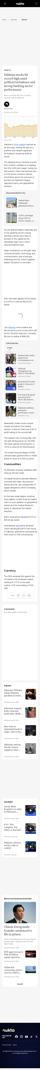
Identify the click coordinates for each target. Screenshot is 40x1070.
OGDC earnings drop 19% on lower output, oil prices (26, 218)
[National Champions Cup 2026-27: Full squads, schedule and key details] (11, 372)
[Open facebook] (16, 1036)
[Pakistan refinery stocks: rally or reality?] (30, 846)
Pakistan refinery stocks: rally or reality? (12, 845)
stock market (19, 144)
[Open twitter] (36, 1036)
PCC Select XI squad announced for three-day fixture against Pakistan (26, 397)
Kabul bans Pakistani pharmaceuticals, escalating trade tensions (27, 203)
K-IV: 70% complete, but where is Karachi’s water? (13, 827)
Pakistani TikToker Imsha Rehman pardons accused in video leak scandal (13, 693)
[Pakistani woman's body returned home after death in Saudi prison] (30, 712)
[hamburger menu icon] (5, 3)
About (15, 1045)
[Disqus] (20, 646)
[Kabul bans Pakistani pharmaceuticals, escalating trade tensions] (11, 202)
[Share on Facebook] (18, 595)
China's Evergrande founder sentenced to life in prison (18, 930)
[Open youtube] (26, 1036)
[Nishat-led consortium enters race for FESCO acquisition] (30, 969)
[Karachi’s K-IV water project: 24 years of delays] (11, 385)
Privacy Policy (6, 1045)
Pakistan (12, 327)
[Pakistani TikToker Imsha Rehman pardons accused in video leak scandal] (30, 694)
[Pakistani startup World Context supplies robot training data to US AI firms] (30, 748)
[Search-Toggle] (36, 3)
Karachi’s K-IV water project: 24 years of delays (26, 384)
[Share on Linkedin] (29, 595)
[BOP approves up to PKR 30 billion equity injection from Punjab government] (30, 954)
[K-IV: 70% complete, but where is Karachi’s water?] (30, 828)
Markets (7, 70)
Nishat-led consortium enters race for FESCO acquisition (13, 970)
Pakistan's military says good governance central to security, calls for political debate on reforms (26, 410)
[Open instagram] (21, 1036)
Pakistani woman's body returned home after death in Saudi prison (13, 711)
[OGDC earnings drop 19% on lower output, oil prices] (11, 217)
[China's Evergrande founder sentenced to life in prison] (20, 912)
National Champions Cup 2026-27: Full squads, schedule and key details (26, 371)
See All (20, 984)
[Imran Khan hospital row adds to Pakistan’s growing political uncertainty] (30, 810)
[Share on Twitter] (23, 595)
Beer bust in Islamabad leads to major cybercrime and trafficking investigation (13, 729)
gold (18, 525)
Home (4, 20)
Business (14, 20)
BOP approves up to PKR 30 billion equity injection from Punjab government (13, 955)
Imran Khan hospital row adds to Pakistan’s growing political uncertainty (12, 809)
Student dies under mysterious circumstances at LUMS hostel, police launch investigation (26, 357)
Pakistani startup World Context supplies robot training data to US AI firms (13, 747)
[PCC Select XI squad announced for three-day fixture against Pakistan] (11, 398)
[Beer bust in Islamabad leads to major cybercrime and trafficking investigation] (30, 730)
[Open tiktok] (31, 1036)
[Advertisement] (20, 45)
